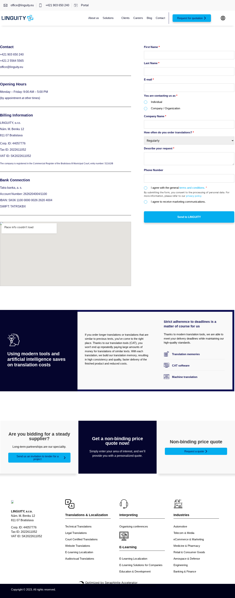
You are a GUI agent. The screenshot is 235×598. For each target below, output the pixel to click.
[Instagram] (43, 549)
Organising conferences (133, 526)
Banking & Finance (184, 571)
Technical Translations (78, 526)
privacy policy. (194, 196)
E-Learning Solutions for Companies (140, 565)
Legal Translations (76, 532)
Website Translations (77, 545)
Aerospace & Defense (186, 558)
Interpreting (128, 515)
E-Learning (128, 547)
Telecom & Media (183, 532)
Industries (181, 515)
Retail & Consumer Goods (189, 552)
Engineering (180, 565)
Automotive (180, 526)
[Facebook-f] (15, 549)
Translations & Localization (86, 515)
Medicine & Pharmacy (186, 545)
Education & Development (135, 571)
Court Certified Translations (81, 539)
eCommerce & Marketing (188, 539)
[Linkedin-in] (29, 549)
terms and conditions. (193, 187)
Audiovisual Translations (79, 558)
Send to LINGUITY (189, 216)
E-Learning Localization (79, 552)
